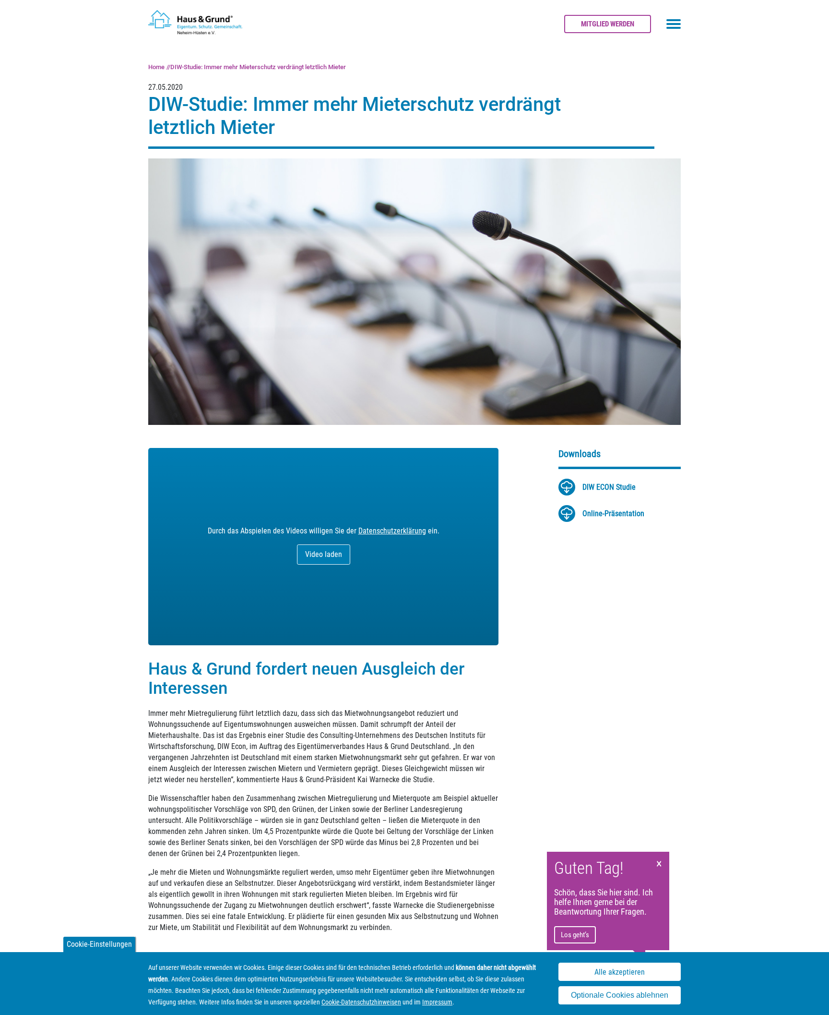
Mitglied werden (607, 24)
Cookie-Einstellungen (99, 944)
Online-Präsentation (613, 513)
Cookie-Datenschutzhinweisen (361, 1002)
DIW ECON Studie (609, 487)
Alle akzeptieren (619, 972)
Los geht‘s (575, 934)
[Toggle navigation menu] (673, 24)
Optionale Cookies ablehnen (619, 995)
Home (156, 67)
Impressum (437, 1002)
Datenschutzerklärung (392, 530)
